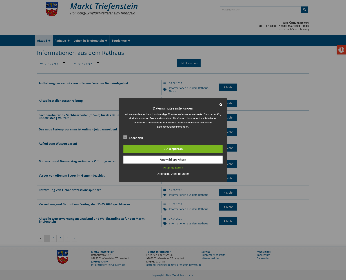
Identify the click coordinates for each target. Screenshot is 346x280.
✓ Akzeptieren (173, 148)
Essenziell (136, 137)
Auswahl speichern (173, 159)
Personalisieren (173, 167)
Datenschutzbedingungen (173, 173)
